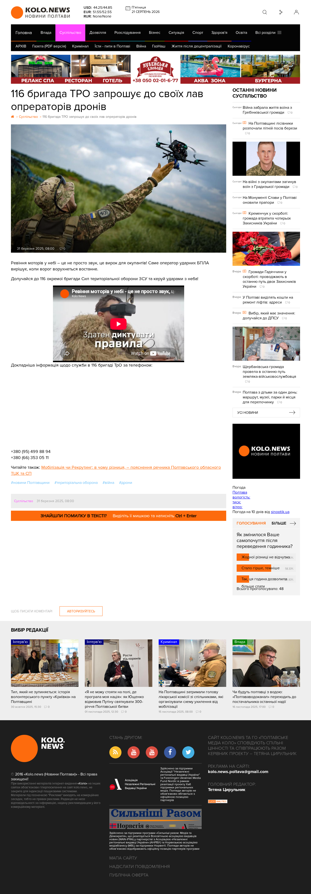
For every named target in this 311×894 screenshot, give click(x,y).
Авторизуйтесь (81, 611)
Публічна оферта (128, 875)
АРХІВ (21, 46)
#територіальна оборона (76, 482)
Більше (279, 523)
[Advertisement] (118, 405)
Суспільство (70, 32)
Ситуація (176, 32)
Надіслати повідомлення (139, 866)
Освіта (241, 32)
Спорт (197, 32)
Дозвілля (97, 32)
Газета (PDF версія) (49, 46)
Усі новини (247, 413)
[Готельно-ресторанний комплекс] (155, 69)
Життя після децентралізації (197, 46)
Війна (141, 46)
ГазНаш (158, 46)
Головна (24, 32)
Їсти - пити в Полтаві (112, 46)
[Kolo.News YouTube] (266, 451)
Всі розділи (266, 32)
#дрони (125, 482)
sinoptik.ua (280, 511)
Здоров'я (219, 32)
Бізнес (154, 32)
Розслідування (127, 32)
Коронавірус (239, 46)
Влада (46, 32)
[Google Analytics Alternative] (217, 802)
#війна (108, 482)
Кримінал (80, 46)
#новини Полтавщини (30, 482)
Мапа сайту (123, 858)
